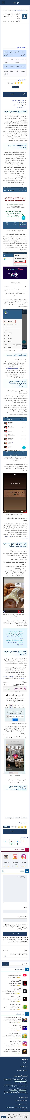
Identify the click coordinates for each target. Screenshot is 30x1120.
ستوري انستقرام (9, 818)
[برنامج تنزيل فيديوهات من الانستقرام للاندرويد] (15, 860)
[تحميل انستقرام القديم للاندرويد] (6, 860)
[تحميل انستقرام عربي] (15, 1044)
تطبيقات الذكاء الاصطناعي (20, 1083)
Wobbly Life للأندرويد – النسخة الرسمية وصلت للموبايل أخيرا (16, 1108)
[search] (3, 2)
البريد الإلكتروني (22, 916)
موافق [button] (3, 1117)
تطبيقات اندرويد (17, 10)
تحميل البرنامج (20, 107)
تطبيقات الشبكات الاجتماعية (20, 1086)
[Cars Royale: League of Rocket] (15, 1020)
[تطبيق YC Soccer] (15, 999)
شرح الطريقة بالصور (19, 105)
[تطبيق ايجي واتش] (15, 983)
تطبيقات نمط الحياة (22, 1093)
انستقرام (18, 818)
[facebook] (24, 841)
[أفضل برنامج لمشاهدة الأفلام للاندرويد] (15, 1052)
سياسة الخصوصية (22, 1070)
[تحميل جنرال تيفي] (15, 1028)
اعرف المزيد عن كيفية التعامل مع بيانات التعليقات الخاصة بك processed (15, 941)
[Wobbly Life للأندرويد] (15, 1036)
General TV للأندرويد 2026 (21, 1104)
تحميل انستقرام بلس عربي (15, 637)
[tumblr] (18, 844)
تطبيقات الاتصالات (18, 1079)
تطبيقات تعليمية (22, 1089)
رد (5, 956)
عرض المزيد (10, 1117)
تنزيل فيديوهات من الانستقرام (15, 643)
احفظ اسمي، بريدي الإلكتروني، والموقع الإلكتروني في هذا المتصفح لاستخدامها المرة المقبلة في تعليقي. (15, 927)
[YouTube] (15, 975)
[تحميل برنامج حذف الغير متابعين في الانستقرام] (24, 860)
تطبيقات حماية (13, 1089)
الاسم (25, 907)
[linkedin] (6, 841)
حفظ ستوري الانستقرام (18, 100)
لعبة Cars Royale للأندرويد (21, 1101)
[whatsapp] (12, 844)
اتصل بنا (25, 1062)
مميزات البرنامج (20, 103)
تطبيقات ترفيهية (8, 1086)
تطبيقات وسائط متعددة (10, 1093)
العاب (25, 1079)
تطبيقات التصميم (8, 1079)
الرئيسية (24, 10)
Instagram (24, 818)
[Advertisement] (15, 35)
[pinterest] (12, 841)
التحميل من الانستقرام (12, 368)
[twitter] (18, 841)
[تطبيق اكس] (15, 991)
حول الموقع (24, 1066)
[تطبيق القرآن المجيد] (15, 1007)
